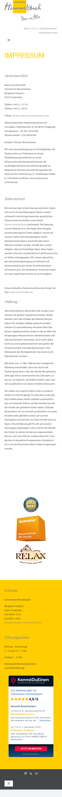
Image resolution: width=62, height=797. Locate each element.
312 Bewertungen (22, 690)
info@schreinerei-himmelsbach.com (30, 115)
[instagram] (25, 773)
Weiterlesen (45, 720)
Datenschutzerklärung (16, 224)
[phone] (31, 773)
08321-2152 (30, 28)
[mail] (36, 773)
